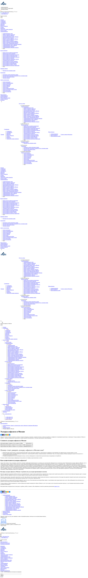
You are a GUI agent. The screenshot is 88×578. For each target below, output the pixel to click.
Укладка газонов (6, 77)
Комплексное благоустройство (9, 53)
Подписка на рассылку (5, 542)
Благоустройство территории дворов (10, 62)
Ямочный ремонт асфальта (8, 37)
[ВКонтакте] (1, 435)
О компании (3, 20)
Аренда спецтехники (4, 79)
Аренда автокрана (6, 81)
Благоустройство (3, 50)
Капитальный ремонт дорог (6, 560)
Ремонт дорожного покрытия (9, 34)
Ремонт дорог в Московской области (10, 43)
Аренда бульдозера (7, 90)
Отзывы (2, 27)
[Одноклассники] (8, 435)
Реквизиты (2, 28)
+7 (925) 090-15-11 (4, 13)
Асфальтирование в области (8, 46)
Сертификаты (3, 22)
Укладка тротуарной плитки (8, 76)
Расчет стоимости (4, 26)
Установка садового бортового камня (10, 74)
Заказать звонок (8, 419)
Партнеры (2, 24)
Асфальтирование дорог (8, 33)
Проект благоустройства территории (10, 52)
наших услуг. (57, 486)
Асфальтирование (4, 31)
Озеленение (2, 72)
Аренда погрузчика (7, 84)
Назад (8, 329)
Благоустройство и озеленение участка (11, 59)
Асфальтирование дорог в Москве (10, 45)
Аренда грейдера (6, 86)
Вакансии (2, 25)
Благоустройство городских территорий (11, 65)
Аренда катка (5, 87)
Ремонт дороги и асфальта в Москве (10, 41)
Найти (2, 575)
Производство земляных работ (9, 70)
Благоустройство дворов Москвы (9, 63)
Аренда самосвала (6, 85)
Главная (2, 19)
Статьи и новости (4, 99)
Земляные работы (4, 68)
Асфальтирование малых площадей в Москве (12, 44)
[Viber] (4, 435)
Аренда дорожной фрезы (8, 83)
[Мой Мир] (9, 435)
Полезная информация (5, 570)
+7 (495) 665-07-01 (5, 12)
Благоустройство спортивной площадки (11, 56)
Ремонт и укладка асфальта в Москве (10, 38)
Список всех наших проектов (6, 29)
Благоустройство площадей (8, 58)
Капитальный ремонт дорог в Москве (10, 36)
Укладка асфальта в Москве (8, 35)
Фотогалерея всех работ (5, 97)
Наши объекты (3, 94)
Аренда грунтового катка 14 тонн (10, 89)
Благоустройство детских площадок (10, 61)
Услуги (1, 562)
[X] (3, 435)
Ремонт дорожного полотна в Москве (10, 42)
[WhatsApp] (6, 435)
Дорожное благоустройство (8, 60)
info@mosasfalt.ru (3, 423)
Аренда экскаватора (7, 91)
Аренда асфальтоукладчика (8, 88)
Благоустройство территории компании (11, 54)
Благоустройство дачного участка (10, 64)
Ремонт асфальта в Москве (8, 40)
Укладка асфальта (4, 558)
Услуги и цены (3, 30)
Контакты (2, 100)
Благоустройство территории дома (10, 55)
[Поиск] (1, 17)
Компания (2, 546)
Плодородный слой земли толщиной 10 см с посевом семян (15, 75)
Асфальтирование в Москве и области (10, 47)
